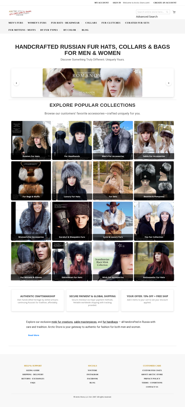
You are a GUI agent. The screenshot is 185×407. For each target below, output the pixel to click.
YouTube (92, 370)
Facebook (92, 379)
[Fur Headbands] (92, 82)
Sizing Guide (33, 370)
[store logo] (20, 13)
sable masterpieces (85, 322)
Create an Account (165, 3)
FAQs (32, 383)
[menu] (92, 26)
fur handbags (110, 322)
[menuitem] (16, 22)
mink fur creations (62, 322)
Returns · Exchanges (33, 379)
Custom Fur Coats (152, 370)
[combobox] (153, 12)
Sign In (117, 3)
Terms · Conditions (152, 383)
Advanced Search (147, 16)
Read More (33, 335)
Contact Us (152, 387)
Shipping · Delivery (32, 374)
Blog (92, 383)
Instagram (92, 374)
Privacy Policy (152, 379)
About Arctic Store (152, 374)
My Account (102, 3)
